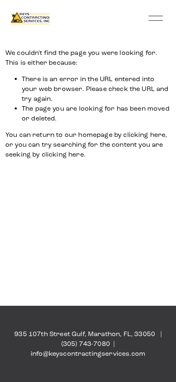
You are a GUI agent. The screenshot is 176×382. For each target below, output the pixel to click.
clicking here (144, 135)
